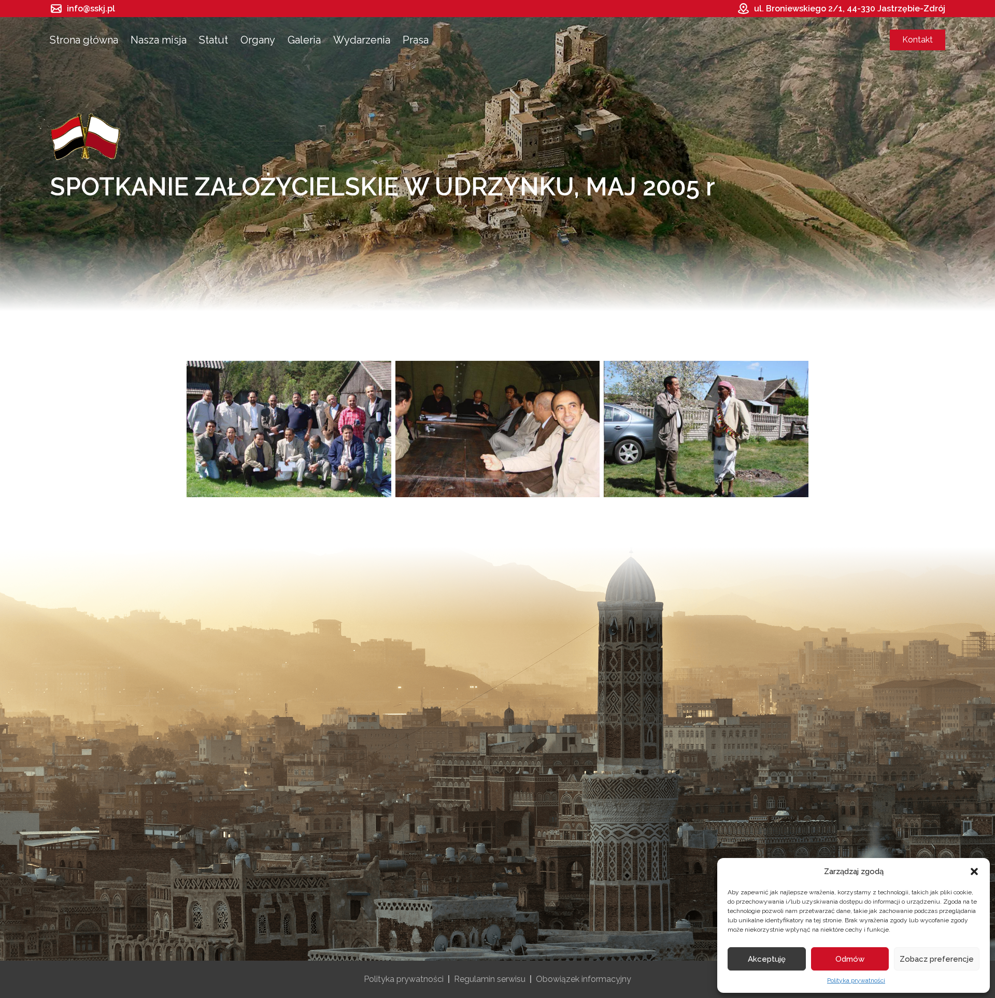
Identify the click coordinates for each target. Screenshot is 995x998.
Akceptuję (767, 959)
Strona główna (84, 40)
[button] (974, 871)
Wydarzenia (361, 40)
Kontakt (917, 40)
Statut (213, 40)
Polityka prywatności (856, 980)
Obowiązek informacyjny (583, 979)
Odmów (849, 959)
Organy (257, 40)
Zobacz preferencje (937, 959)
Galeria (304, 40)
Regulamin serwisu (489, 979)
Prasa (416, 40)
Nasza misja (159, 40)
